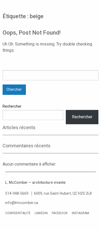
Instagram (80, 213)
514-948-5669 (16, 193)
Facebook (60, 213)
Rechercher (12, 106)
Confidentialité (18, 213)
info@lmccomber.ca (21, 203)
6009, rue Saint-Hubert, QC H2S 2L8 (63, 193)
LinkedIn (41, 213)
